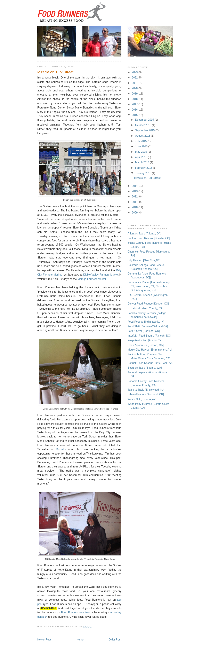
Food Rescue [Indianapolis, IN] (146, 321)
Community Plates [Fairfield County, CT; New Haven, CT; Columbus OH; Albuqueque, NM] (149, 286)
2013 (135, 191)
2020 (135, 88)
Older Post (115, 639)
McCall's (61, 449)
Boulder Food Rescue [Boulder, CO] (149, 238)
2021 (135, 82)
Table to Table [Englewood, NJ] (146, 389)
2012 (135, 196)
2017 (135, 104)
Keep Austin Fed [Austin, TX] (145, 340)
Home (79, 639)
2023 (135, 72)
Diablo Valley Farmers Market (101, 274)
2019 (135, 93)
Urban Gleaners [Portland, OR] (146, 394)
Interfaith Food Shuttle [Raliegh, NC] (149, 335)
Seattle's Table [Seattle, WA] (145, 367)
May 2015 (141, 151)
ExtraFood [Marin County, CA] (145, 308)
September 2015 (145, 130)
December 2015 (145, 119)
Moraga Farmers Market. (92, 278)
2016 (135, 109)
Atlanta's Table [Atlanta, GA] (144, 233)
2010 (135, 207)
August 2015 (143, 135)
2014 (135, 185)
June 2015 (141, 146)
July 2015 (141, 141)
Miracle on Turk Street (55, 72)
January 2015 (143, 173)
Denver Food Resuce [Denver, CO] (148, 303)
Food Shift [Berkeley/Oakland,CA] (148, 326)
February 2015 (144, 167)
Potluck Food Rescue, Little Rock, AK (150, 363)
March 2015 (142, 162)
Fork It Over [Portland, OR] (144, 330)
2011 (135, 201)
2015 (135, 115)
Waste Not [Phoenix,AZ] (142, 399)
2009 (135, 212)
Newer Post (44, 639)
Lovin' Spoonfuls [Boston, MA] (146, 345)
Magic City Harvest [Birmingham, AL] (150, 349)
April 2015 (141, 157)
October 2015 (143, 125)
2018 (135, 98)
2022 (135, 77)
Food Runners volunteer (75, 612)
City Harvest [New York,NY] (144, 260)
